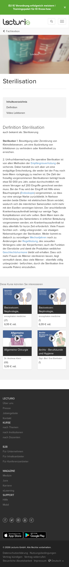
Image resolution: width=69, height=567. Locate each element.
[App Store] (13, 535)
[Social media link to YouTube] (25, 520)
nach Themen (10, 427)
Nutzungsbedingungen (43, 553)
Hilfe (5, 499)
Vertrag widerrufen (35, 556)
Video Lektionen (15, 113)
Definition (11, 107)
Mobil (6, 504)
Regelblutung (30, 241)
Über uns (8, 403)
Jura (5, 480)
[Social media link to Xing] (31, 520)
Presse (7, 408)
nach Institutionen (13, 432)
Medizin (7, 475)
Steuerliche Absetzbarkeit (17, 560)
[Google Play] (35, 535)
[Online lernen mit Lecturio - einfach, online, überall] (16, 21)
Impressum (40, 560)
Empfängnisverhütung (43, 163)
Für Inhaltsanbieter (13, 456)
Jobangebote (10, 413)
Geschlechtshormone (15, 252)
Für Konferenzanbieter (16, 461)
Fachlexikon (13, 31)
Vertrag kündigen (12, 556)
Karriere (7, 485)
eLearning (8, 490)
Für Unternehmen (13, 451)
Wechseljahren (38, 237)
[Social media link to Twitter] (11, 520)
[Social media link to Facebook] (5, 520)
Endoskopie (27, 193)
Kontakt (7, 418)
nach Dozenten (11, 437)
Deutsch (56, 560)
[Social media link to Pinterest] (18, 520)
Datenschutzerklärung (15, 553)
